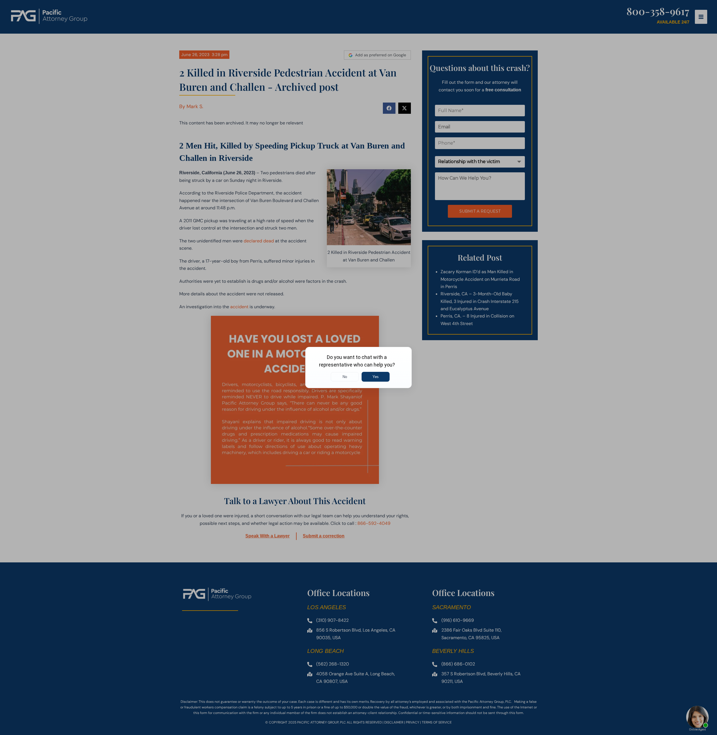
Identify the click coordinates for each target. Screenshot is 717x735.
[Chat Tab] (358, 367)
